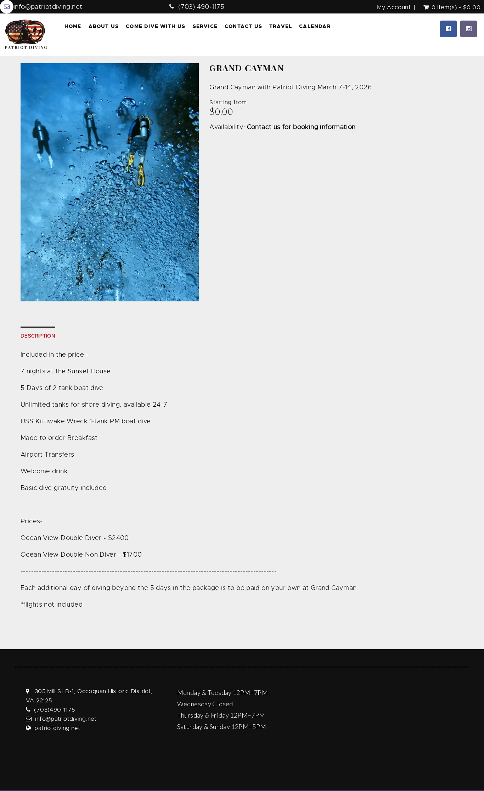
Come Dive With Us (155, 26)
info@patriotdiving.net (47, 7)
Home (72, 26)
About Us (104, 26)
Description (38, 336)
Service (205, 26)
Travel (280, 26)
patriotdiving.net (57, 728)
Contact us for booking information (301, 127)
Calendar (315, 26)
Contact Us (243, 26)
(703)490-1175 (54, 709)
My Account (394, 7)
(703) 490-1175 (201, 7)
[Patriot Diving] (26, 34)
